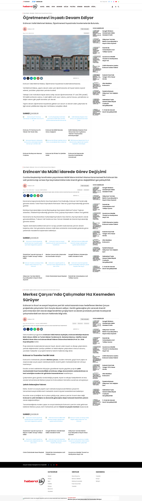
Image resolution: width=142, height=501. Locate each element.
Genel (48, 6)
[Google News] (84, 78)
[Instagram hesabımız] (113, 1)
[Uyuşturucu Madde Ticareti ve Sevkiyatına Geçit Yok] (97, 62)
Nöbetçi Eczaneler (77, 481)
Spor (53, 6)
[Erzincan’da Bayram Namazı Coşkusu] (33, 145)
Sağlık (66, 6)
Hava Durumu (76, 476)
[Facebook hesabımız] (48, 465)
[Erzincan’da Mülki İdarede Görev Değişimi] (56, 122)
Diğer (93, 6)
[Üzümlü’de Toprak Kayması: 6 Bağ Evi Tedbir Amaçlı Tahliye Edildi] (33, 246)
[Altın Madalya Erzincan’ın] (97, 88)
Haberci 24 (31, 29)
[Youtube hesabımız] (116, 1)
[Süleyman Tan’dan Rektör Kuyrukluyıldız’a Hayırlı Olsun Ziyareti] (97, 43)
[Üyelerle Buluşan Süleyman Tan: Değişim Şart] (97, 94)
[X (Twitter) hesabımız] (111, 1)
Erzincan (80, 190)
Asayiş (42, 6)
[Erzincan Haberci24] (30, 9)
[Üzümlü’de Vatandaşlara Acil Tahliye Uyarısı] (97, 53)
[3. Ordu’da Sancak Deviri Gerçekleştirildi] (97, 115)
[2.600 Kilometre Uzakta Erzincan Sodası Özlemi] (97, 72)
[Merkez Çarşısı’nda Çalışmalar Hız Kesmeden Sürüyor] (56, 246)
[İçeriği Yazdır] (41, 78)
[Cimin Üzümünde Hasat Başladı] (56, 268)
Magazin (87, 6)
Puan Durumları (76, 484)
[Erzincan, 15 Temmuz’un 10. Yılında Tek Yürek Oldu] (33, 122)
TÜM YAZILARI (85, 29)
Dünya (50, 486)
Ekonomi (59, 6)
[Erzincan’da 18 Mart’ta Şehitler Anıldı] (56, 145)
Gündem (79, 6)
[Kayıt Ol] (112, 6)
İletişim (98, 481)
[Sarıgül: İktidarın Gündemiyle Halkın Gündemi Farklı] (97, 36)
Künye (97, 478)
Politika (72, 6)
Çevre (74, 323)
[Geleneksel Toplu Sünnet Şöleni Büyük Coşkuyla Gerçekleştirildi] (97, 104)
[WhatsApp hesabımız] (118, 1)
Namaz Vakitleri (76, 478)
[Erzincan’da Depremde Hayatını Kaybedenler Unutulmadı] (78, 145)
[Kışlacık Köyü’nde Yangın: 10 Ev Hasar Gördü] (97, 80)
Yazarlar (74, 486)
